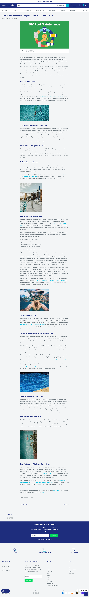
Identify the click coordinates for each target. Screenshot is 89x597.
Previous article (24, 504)
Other (48, 573)
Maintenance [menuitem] (72, 10)
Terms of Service (72, 569)
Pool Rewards (49, 581)
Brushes (48, 565)
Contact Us (49, 575)
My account (73, 6)
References (71, 573)
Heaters (48, 567)
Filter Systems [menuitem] (39, 10)
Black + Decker (50, 571)
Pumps (48, 563)
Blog (48, 577)
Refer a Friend (50, 583)
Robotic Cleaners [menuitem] (27, 10)
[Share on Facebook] (26, 51)
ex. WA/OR (17, 554)
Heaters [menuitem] (15, 10)
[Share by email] (33, 51)
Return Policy (71, 565)
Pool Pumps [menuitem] (4, 10)
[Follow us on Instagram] (10, 518)
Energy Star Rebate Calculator (53, 585)
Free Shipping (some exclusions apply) (44, 1)
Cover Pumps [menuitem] (52, 10)
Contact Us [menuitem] (84, 10)
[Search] (67, 5)
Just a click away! (44, 554)
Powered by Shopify (6, 593)
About (48, 579)
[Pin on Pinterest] (29, 51)
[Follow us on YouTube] (12, 518)
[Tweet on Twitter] (31, 51)
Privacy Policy (72, 563)
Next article (65, 504)
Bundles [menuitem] (63, 10)
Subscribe (54, 535)
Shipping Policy (72, 567)
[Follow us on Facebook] (7, 518)
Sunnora (48, 569)
